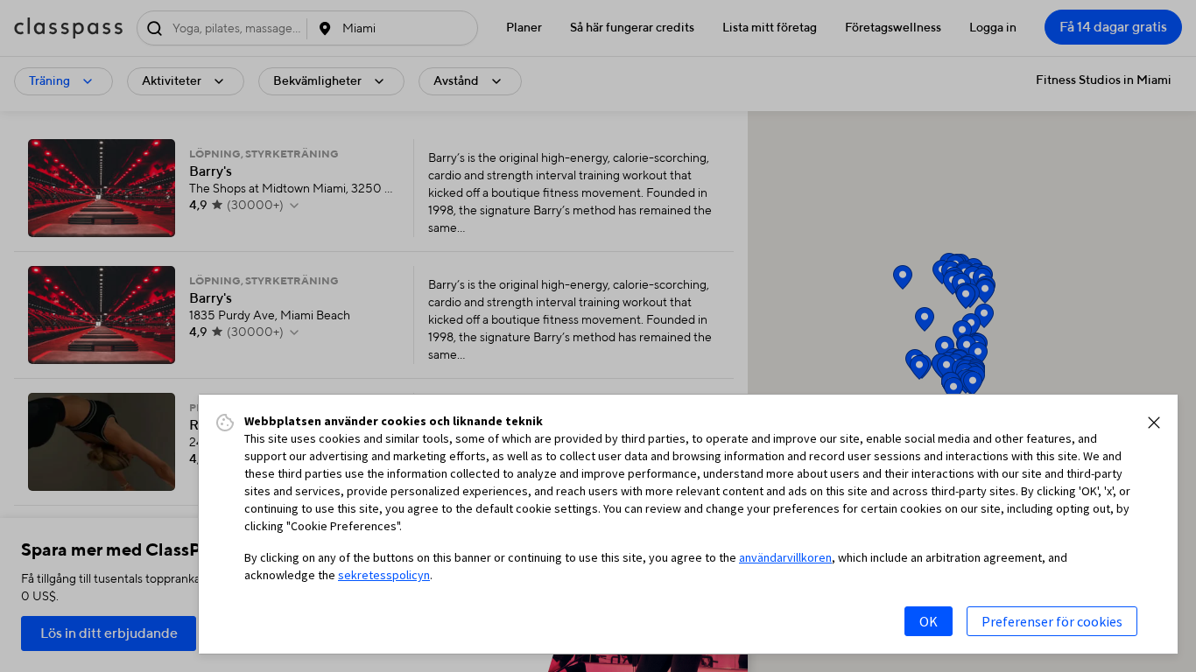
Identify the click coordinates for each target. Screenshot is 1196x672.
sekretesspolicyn (384, 575)
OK (928, 621)
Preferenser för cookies (1051, 621)
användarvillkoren (785, 557)
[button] (1154, 422)
